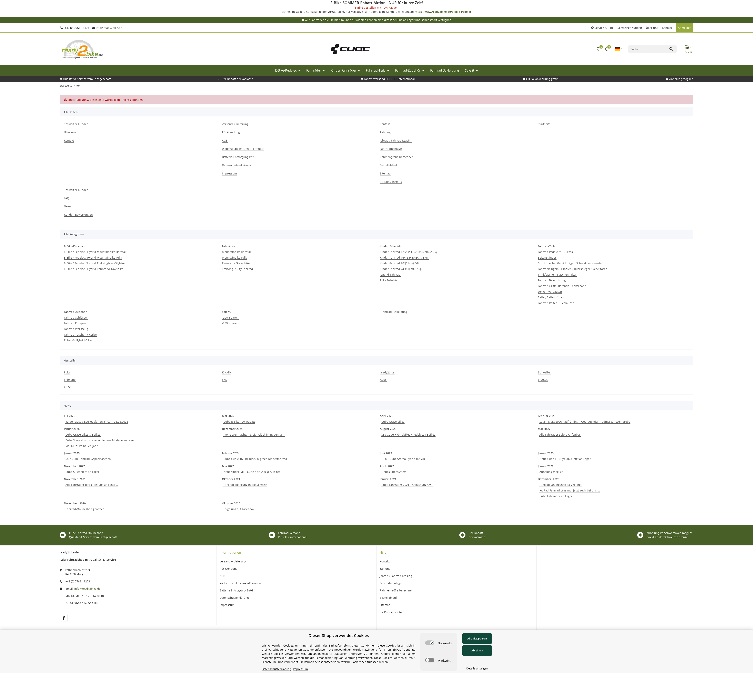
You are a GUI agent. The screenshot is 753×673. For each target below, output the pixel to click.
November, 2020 (75, 503)
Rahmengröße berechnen (396, 590)
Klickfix (226, 372)
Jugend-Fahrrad (390, 274)
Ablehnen (477, 650)
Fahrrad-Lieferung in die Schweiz (245, 485)
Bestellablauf (388, 597)
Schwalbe (544, 372)
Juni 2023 (386, 453)
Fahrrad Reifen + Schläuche (556, 303)
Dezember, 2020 (548, 479)
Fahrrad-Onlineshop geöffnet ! (85, 509)
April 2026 (386, 416)
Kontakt (667, 28)
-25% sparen (230, 323)
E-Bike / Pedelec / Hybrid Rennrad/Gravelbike (93, 269)
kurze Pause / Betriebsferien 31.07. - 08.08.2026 (96, 421)
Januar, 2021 (388, 479)
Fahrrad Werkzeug (76, 329)
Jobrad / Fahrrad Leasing (396, 576)
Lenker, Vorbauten (550, 291)
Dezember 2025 (232, 429)
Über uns (652, 28)
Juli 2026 (69, 416)
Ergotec (543, 379)
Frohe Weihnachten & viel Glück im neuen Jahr (254, 434)
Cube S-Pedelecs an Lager (82, 472)
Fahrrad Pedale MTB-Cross (555, 252)
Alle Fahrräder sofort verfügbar (559, 434)
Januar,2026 (72, 429)
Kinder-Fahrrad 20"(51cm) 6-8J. (400, 263)
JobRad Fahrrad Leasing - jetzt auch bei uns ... (569, 490)
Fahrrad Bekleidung (394, 312)
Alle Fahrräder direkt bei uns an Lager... (91, 485)
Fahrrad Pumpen (75, 323)
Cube (67, 387)
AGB (222, 576)
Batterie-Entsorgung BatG (236, 590)
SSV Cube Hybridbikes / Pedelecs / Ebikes (408, 434)
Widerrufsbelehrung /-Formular (240, 583)
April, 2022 (387, 466)
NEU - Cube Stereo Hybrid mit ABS (403, 459)
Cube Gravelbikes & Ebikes (82, 434)
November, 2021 (75, 479)
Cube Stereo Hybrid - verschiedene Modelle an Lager (100, 440)
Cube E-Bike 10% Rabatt (239, 421)
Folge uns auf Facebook (239, 509)
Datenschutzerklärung (234, 597)
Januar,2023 (546, 453)
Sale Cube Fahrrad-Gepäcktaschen (88, 459)
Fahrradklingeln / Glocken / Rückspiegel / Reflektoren (572, 269)
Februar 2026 (546, 416)
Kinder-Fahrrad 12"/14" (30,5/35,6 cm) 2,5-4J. (409, 252)
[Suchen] (673, 49)
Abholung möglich (551, 472)
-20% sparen (230, 317)
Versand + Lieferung (233, 561)
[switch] (429, 642)
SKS (224, 379)
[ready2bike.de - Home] (350, 48)
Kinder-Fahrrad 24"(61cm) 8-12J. (401, 269)
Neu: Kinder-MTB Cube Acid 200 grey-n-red (252, 472)
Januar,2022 (546, 466)
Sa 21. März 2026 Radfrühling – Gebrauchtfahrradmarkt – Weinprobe (584, 421)
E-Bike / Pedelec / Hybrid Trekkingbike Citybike (94, 263)
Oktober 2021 (231, 479)
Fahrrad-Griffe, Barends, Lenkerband (562, 286)
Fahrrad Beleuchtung (552, 280)
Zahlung (385, 568)
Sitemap (385, 605)
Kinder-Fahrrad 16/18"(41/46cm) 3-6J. (404, 257)
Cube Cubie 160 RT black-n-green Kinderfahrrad (255, 459)
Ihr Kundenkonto (391, 612)
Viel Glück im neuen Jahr (81, 446)
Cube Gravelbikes (392, 421)
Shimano (69, 379)
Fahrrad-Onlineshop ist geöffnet (560, 485)
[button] (602, 27)
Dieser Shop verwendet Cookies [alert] (338, 635)
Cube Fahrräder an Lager (555, 496)
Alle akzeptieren (477, 638)
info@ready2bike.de (108, 28)
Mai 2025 (544, 429)
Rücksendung (228, 568)
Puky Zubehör (389, 280)
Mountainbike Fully (234, 257)
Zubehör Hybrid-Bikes (78, 340)
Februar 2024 (230, 453)
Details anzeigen (477, 668)
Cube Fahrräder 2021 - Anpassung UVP (406, 485)
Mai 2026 (228, 416)
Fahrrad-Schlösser (76, 317)
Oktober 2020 (231, 503)
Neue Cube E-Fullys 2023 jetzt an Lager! (565, 459)
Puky (67, 372)
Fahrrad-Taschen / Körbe (80, 334)
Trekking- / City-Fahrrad (237, 269)
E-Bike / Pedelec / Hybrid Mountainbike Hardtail (95, 252)
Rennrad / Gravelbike (236, 263)
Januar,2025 (72, 453)
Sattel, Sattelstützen (551, 297)
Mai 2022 (228, 466)
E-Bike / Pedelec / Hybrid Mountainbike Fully (93, 257)
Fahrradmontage (391, 583)
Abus (383, 379)
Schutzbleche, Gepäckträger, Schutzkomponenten (570, 263)
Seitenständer (547, 257)
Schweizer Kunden (629, 28)
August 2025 (388, 429)
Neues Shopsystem (394, 472)
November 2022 (74, 466)
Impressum (227, 605)
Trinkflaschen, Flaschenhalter (557, 274)
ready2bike (387, 372)
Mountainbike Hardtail (237, 252)
